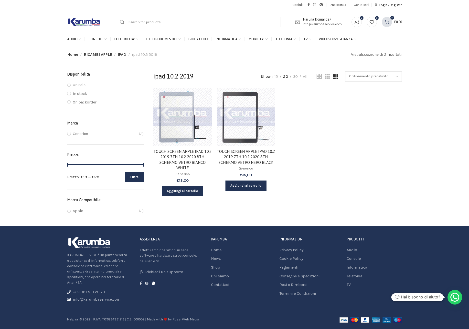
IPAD (122, 54)
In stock (80, 93)
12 (276, 76)
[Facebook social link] (308, 5)
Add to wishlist (203, 96)
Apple (78, 210)
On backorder (84, 102)
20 (285, 76)
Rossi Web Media (185, 319)
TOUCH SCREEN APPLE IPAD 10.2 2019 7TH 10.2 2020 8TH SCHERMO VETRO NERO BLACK (246, 157)
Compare (203, 108)
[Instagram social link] (314, 5)
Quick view (203, 120)
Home (72, 54)
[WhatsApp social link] (321, 5)
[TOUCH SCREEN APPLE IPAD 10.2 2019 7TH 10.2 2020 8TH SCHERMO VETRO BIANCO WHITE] (182, 117)
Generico (80, 133)
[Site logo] (84, 22)
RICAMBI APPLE (98, 54)
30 (295, 76)
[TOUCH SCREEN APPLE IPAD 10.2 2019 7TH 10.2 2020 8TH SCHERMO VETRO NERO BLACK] (246, 117)
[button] (455, 297)
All (305, 76)
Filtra (134, 177)
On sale (79, 84)
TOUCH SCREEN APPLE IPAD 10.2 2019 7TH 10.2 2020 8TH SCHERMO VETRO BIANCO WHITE (182, 159)
